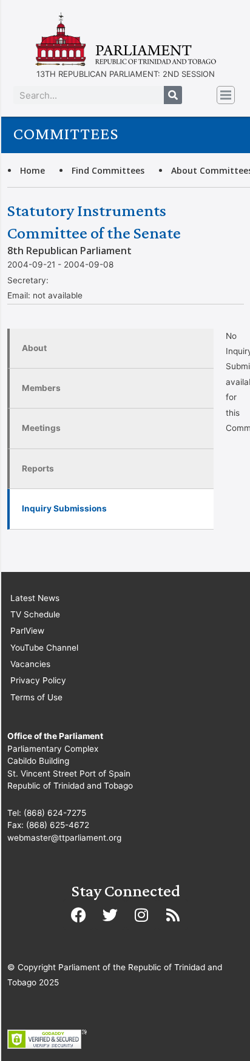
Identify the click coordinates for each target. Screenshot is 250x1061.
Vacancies (30, 664)
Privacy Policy (38, 680)
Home (32, 170)
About (34, 348)
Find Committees (108, 170)
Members (41, 388)
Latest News (34, 598)
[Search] (173, 95)
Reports (38, 468)
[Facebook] (78, 914)
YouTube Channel (44, 647)
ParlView (27, 631)
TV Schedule (35, 614)
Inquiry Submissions (64, 508)
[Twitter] (110, 914)
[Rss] (173, 914)
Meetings (41, 428)
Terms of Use (36, 697)
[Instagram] (141, 914)
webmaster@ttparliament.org (64, 838)
